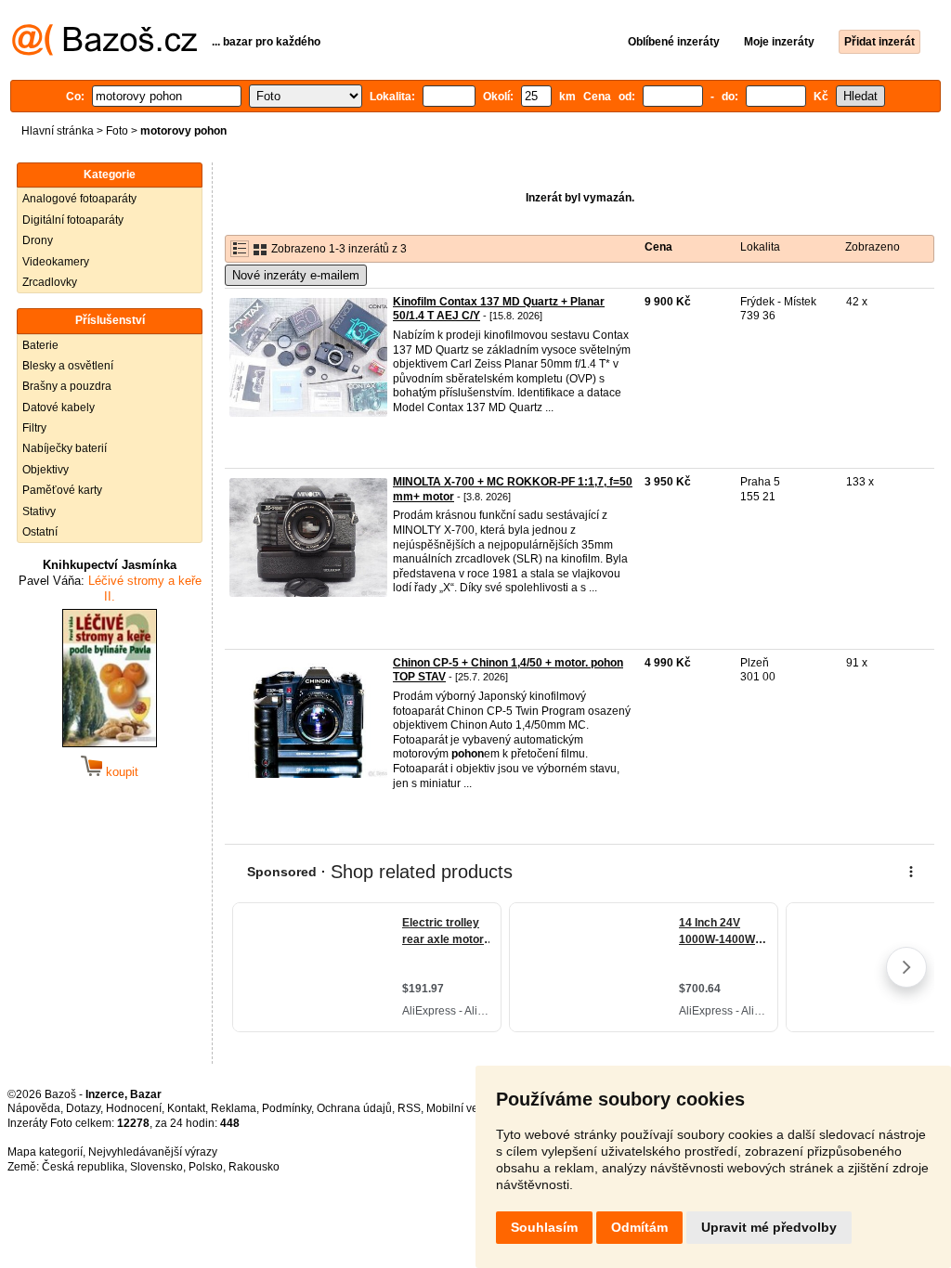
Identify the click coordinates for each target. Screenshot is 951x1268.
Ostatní (40, 531)
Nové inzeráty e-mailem (295, 275)
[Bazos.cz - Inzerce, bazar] (104, 51)
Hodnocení (134, 1108)
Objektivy (45, 469)
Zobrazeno (872, 246)
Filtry (34, 427)
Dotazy (83, 1108)
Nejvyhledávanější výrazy (152, 1151)
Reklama (233, 1108)
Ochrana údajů (354, 1108)
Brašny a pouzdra (66, 386)
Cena (658, 246)
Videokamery (55, 261)
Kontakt (186, 1108)
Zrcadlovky (49, 282)
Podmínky (286, 1108)
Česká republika (83, 1166)
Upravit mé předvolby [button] (769, 1227)
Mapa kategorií (45, 1151)
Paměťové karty (62, 490)
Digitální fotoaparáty (73, 219)
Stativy (39, 511)
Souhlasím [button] (544, 1227)
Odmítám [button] (639, 1227)
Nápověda (33, 1108)
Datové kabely (58, 407)
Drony (37, 240)
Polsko (206, 1166)
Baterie (40, 345)
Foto (117, 130)
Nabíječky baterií (64, 448)
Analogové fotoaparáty (79, 198)
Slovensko (156, 1166)
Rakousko (254, 1166)
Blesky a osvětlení (67, 365)
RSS (409, 1108)
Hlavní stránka (57, 130)
